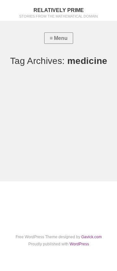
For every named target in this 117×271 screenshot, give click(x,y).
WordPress (79, 244)
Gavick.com (91, 237)
